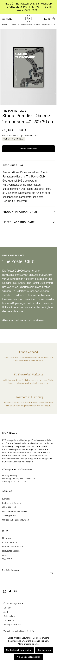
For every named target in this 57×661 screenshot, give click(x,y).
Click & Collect (9, 507)
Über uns (6, 538)
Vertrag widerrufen (12, 624)
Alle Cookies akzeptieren (28, 657)
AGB (6, 612)
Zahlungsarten (8, 516)
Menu (9, 19)
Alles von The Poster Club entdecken (23, 320)
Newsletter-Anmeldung (10, 570)
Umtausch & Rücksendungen (15, 520)
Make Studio (20, 631)
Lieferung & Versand (11, 503)
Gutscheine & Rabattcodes (14, 511)
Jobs (4, 555)
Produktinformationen (19, 211)
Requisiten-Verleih (11, 551)
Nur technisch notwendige (18, 650)
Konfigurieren (44, 650)
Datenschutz (9, 616)
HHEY (31, 631)
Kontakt (6, 499)
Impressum (9, 620)
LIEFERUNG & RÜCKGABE (18, 222)
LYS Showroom (9, 542)
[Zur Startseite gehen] (28, 19)
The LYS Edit (8, 559)
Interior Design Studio (12, 546)
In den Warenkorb (28, 149)
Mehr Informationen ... (28, 644)
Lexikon (7, 608)
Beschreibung (12, 165)
